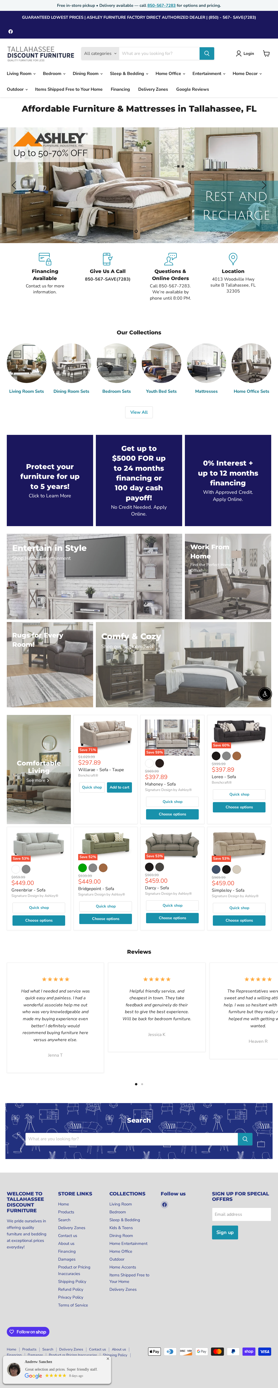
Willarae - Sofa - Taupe (101, 770)
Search (64, 1220)
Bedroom (52, 74)
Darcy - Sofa (157, 888)
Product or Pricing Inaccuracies (73, 1355)
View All (139, 412)
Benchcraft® (88, 775)
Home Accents (122, 1267)
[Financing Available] (45, 277)
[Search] (207, 53)
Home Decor (246, 74)
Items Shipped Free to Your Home (69, 89)
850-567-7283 (161, 5)
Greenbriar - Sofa (28, 890)
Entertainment (207, 74)
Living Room (20, 74)
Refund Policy (70, 1289)
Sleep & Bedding (127, 74)
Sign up (225, 1232)
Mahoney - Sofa (160, 784)
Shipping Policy (72, 1281)
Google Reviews (192, 89)
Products (66, 1212)
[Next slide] (263, 185)
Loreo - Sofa (224, 777)
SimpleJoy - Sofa (228, 890)
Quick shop (92, 787)
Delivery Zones (153, 89)
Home (63, 1204)
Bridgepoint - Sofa (96, 889)
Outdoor (16, 89)
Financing (120, 89)
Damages (66, 1259)
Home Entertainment (128, 1243)
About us (66, 1243)
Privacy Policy (70, 1297)
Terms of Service (73, 1305)
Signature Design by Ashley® (168, 789)
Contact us (67, 1235)
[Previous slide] (15, 185)
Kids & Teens (121, 1227)
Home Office (169, 74)
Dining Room (86, 74)
